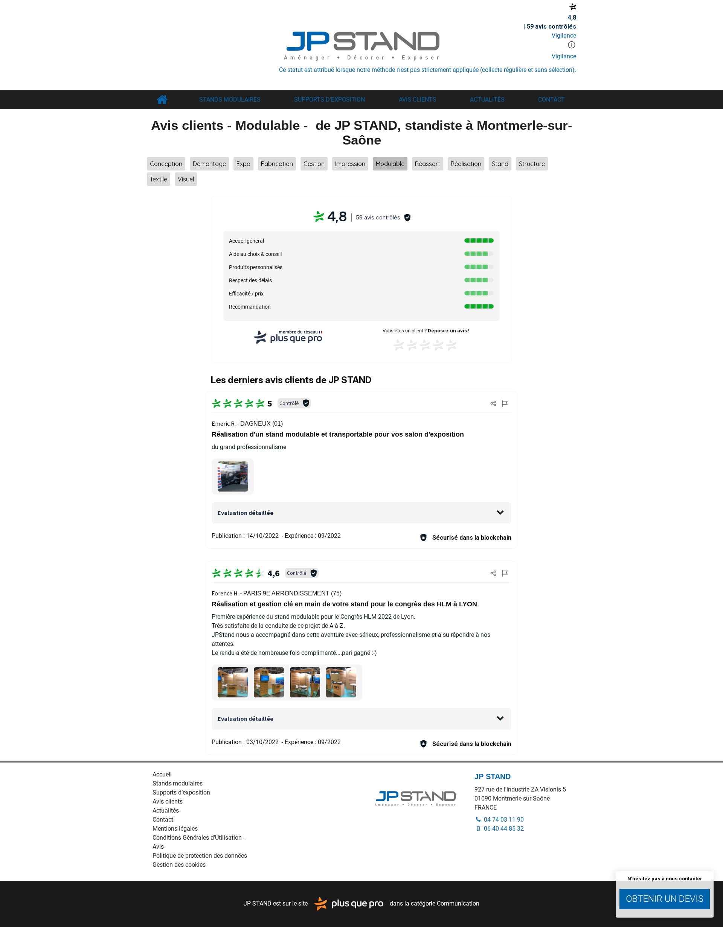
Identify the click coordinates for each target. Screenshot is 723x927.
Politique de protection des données (200, 855)
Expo (243, 163)
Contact (551, 99)
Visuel (186, 179)
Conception (166, 163)
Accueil (161, 99)
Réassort (427, 163)
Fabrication (277, 163)
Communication (458, 903)
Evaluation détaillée (245, 512)
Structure (532, 163)
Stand (500, 163)
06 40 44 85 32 (503, 828)
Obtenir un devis (664, 899)
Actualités (487, 99)
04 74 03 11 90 (503, 819)
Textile (158, 179)
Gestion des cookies (179, 864)
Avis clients (417, 99)
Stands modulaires (230, 99)
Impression (350, 163)
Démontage (209, 163)
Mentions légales (175, 828)
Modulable (390, 163)
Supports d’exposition (329, 99)
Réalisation (466, 163)
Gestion (314, 163)
